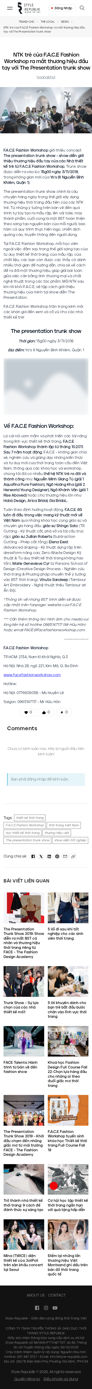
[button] (10, 8)
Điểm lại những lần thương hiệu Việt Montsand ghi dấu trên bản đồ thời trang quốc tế (68, 1265)
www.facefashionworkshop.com (32, 674)
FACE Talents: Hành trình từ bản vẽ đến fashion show (21, 1067)
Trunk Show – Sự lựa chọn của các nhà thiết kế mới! (21, 1007)
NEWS (65, 22)
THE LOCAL (48, 22)
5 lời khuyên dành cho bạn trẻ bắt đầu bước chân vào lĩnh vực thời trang (67, 1009)
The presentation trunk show (27, 840)
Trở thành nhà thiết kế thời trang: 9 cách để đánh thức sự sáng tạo (23, 1205)
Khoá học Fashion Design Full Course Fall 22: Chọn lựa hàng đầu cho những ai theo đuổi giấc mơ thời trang (67, 1074)
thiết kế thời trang (30, 818)
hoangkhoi (46, 77)
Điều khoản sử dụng (61, 1379)
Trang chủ (26, 22)
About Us (36, 1295)
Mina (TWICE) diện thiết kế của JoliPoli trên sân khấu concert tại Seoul (23, 1262)
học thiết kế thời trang (23, 833)
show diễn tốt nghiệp (70, 840)
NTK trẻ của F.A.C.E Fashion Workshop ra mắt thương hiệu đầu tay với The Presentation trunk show (44, 29)
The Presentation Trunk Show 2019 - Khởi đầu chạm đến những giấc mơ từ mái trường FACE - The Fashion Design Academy (24, 1143)
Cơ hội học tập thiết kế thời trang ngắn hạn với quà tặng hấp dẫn (68, 1205)
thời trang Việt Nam (64, 825)
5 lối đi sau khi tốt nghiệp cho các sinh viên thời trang (65, 933)
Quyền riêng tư (27, 1379)
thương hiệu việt (56, 833)
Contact (57, 1295)
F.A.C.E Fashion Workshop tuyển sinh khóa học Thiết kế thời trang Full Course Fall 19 (67, 1141)
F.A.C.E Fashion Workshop (25, 825)
